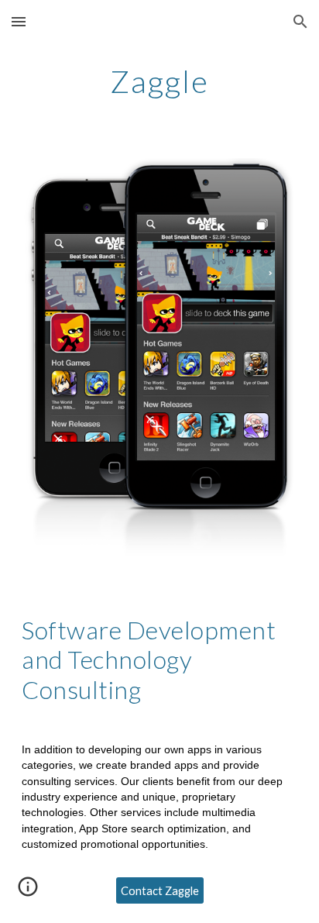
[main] (159, 81)
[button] (18, 21)
